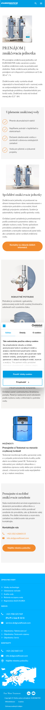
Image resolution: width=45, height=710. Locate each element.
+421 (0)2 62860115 (16, 534)
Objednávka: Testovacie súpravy (16, 634)
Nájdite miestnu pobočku (19, 548)
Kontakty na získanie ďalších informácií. (22, 246)
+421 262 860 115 (14, 651)
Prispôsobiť (21, 382)
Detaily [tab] (22, 332)
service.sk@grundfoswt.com (18, 623)
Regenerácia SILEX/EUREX (14, 601)
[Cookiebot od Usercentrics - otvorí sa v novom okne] (32, 325)
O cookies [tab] (37, 332)
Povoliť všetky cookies (22, 374)
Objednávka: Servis (11, 638)
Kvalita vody (9, 594)
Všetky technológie (11, 587)
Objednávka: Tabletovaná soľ (15, 631)
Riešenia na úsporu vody (13, 597)
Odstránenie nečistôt (12, 591)
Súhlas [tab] (8, 332)
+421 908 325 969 (14, 614)
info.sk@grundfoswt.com (18, 538)
